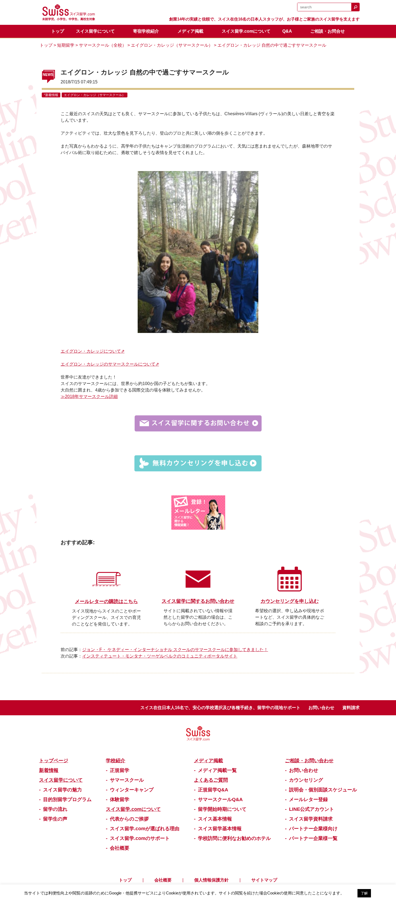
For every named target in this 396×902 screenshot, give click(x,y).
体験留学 (119, 799)
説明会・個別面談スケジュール (323, 789)
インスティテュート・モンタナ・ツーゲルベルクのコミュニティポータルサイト (159, 656)
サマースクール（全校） (102, 45)
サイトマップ (264, 880)
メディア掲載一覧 (217, 770)
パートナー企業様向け (313, 828)
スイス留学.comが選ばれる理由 (144, 828)
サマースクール (127, 780)
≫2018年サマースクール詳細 (89, 396)
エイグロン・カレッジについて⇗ (92, 351)
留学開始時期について (222, 809)
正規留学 (119, 770)
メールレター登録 (308, 799)
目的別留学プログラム (67, 799)
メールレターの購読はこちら (106, 601)
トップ (57, 31)
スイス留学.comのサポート (140, 838)
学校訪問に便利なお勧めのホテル (234, 838)
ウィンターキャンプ (132, 789)
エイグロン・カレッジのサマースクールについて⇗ (110, 364)
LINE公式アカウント (311, 809)
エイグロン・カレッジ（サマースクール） (172, 45)
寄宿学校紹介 (146, 31)
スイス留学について (95, 31)
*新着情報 (51, 95)
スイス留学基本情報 (220, 828)
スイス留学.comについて (246, 31)
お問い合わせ (321, 707)
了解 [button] (364, 893)
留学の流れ (55, 809)
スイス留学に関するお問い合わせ (198, 601)
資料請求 (351, 707)
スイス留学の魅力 (62, 789)
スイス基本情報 (215, 819)
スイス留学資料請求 (311, 819)
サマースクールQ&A (220, 799)
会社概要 (119, 848)
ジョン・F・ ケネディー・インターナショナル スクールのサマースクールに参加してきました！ (175, 649)
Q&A (287, 31)
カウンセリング (306, 780)
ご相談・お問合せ (327, 31)
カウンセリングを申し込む (289, 601)
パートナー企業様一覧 (313, 838)
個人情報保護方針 (211, 880)
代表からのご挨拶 (129, 819)
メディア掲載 (190, 31)
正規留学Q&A (213, 789)
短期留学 (65, 45)
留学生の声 (55, 819)
